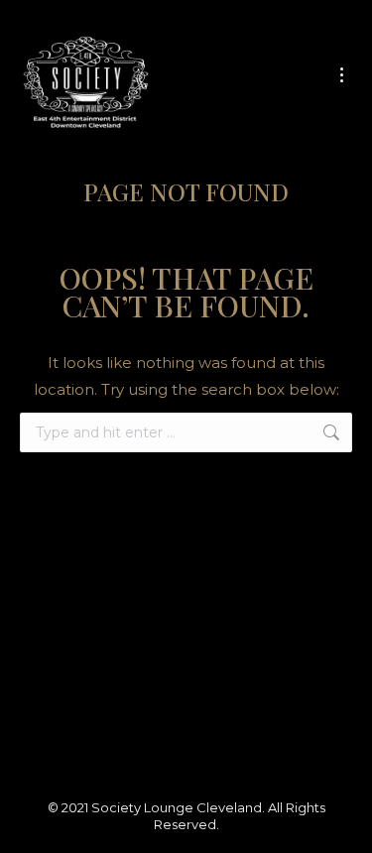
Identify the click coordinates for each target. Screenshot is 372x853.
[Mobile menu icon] (341, 75)
